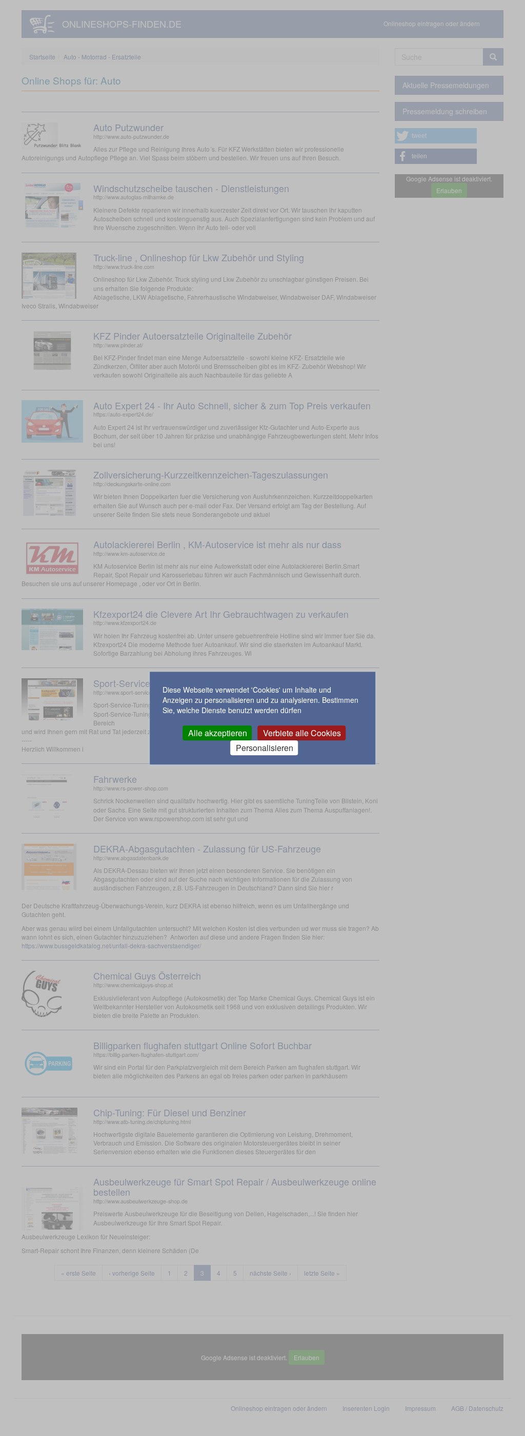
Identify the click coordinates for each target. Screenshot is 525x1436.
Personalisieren (264, 748)
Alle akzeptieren (217, 733)
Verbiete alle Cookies (302, 733)
